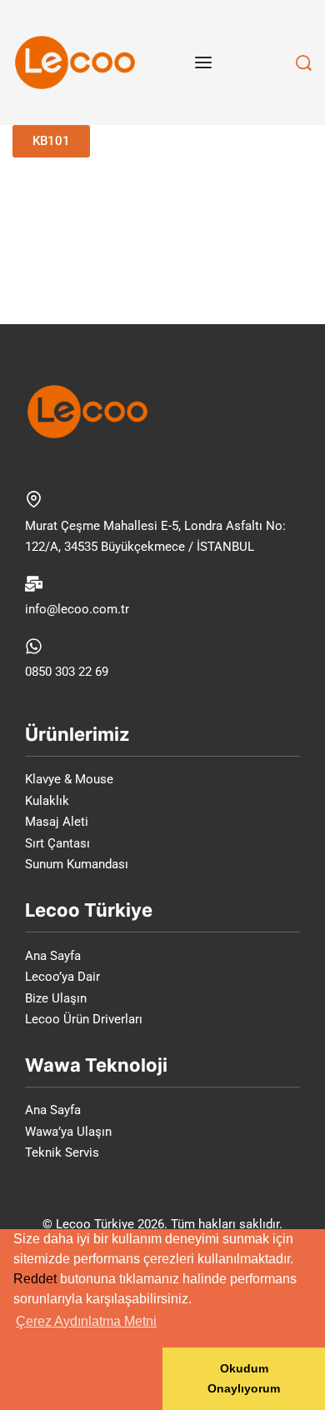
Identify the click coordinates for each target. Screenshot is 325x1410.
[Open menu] (203, 62)
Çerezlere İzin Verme (81, 1378)
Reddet (35, 1279)
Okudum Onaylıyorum (244, 1378)
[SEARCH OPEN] (303, 63)
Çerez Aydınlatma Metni (86, 1321)
